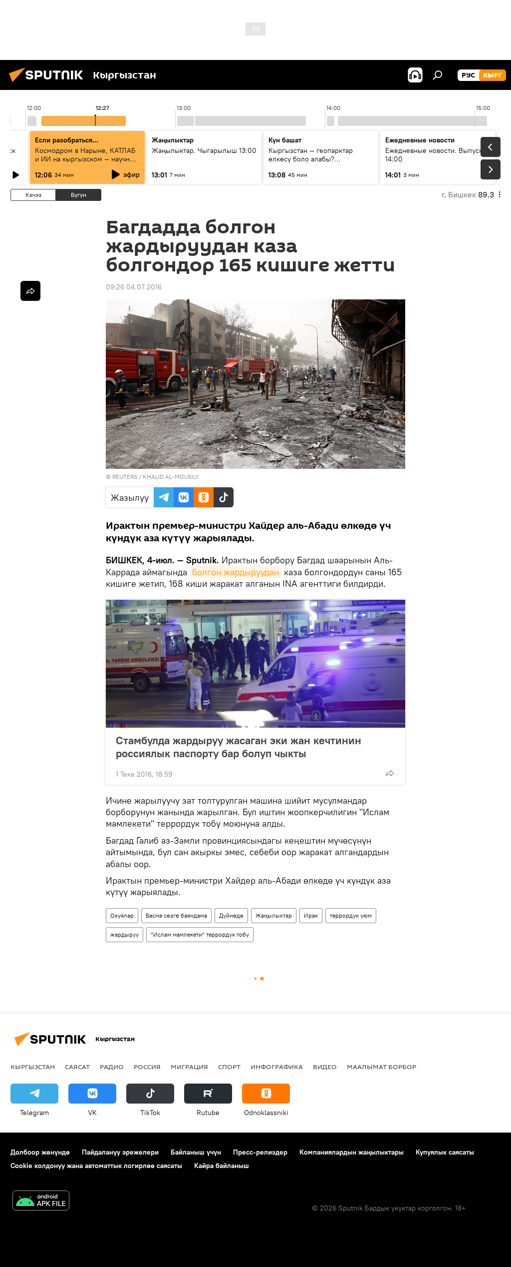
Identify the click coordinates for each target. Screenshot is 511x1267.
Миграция (189, 1066)
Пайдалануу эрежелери (120, 1152)
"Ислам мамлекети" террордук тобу (200, 934)
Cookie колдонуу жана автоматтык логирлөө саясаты (96, 1165)
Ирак (311, 915)
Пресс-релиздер (260, 1152)
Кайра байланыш (221, 1165)
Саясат (77, 1066)
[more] (390, 773)
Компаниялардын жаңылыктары (351, 1152)
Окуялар (122, 915)
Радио (112, 1066)
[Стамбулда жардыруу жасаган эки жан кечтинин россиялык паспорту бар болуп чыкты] (255, 664)
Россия (147, 1066)
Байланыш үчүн (196, 1152)
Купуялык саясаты (445, 1152)
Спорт (229, 1066)
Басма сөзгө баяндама (176, 915)
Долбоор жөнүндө (40, 1152)
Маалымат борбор (381, 1066)
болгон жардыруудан (235, 572)
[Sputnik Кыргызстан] (49, 83)
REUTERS (124, 476)
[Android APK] (41, 1202)
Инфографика (277, 1066)
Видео (325, 1066)
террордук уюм (351, 915)
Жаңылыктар (274, 915)
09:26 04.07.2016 (134, 286)
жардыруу (124, 934)
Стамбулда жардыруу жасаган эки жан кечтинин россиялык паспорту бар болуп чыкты (238, 747)
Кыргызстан (32, 1066)
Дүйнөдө (231, 915)
